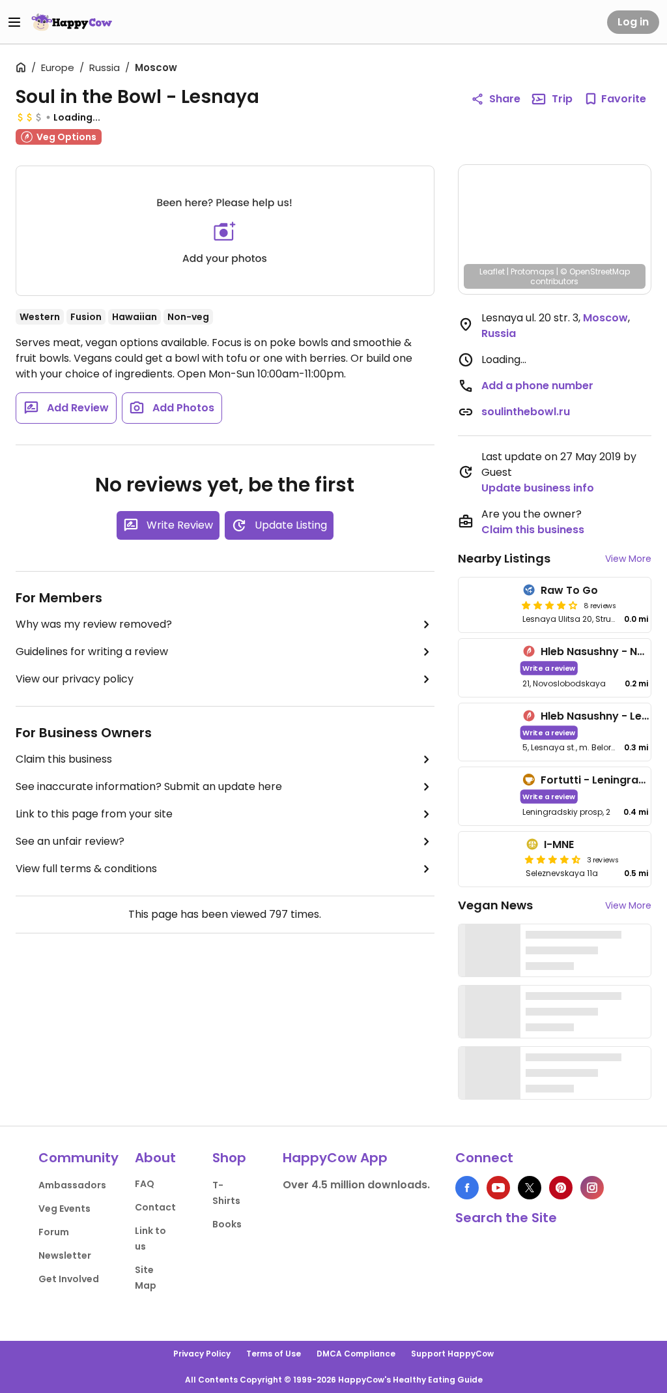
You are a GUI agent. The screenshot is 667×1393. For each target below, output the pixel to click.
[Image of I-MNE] (490, 859)
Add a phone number (537, 385)
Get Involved (68, 1278)
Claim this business (64, 759)
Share (504, 98)
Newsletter (64, 1255)
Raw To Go (569, 590)
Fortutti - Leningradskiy (603, 779)
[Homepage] (71, 22)
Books (227, 1224)
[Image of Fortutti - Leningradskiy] (488, 796)
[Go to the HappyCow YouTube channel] (498, 1187)
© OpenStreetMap (595, 271)
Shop (229, 1158)
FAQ (144, 1183)
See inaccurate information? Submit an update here (149, 786)
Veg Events (64, 1208)
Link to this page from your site (94, 813)
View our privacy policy (75, 678)
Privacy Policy (202, 1353)
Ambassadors (72, 1185)
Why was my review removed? (94, 624)
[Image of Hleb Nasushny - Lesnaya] (488, 732)
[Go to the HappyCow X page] (529, 1187)
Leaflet (492, 271)
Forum (53, 1232)
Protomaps (532, 271)
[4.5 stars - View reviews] (553, 859)
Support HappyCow (452, 1353)
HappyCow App (335, 1158)
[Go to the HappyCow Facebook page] (467, 1187)
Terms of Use (273, 1353)
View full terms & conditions (86, 868)
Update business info (537, 487)
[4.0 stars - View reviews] (549, 605)
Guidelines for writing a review (92, 651)
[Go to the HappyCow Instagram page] (592, 1187)
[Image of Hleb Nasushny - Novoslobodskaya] (488, 668)
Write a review (548, 668)
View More (628, 558)
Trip (562, 98)
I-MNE (559, 844)
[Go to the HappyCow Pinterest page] (561, 1187)
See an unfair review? (70, 841)
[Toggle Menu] (14, 22)
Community (78, 1158)
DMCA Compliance (356, 1353)
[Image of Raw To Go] (488, 605)
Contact (155, 1207)
